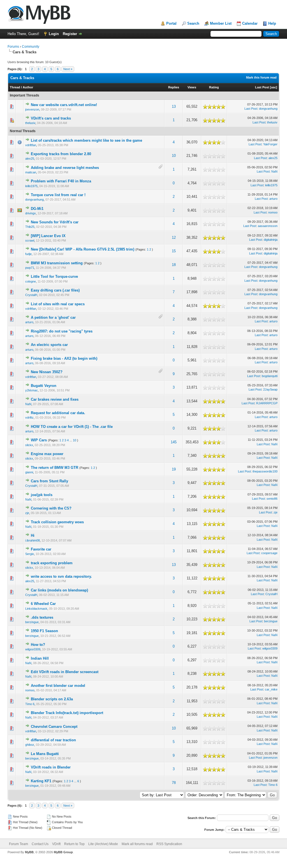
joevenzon (32, 109)
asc (273, 87)
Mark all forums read (137, 844)
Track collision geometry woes (57, 522)
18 (174, 265)
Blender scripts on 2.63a (52, 699)
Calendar (250, 23)
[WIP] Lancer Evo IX (48, 236)
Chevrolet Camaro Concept (54, 726)
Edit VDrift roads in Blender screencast (64, 672)
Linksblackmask (36, 608)
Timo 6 (29, 704)
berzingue (32, 622)
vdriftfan (30, 145)
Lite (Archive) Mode (103, 844)
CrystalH (31, 295)
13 (174, 106)
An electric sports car (49, 345)
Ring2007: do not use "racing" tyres (61, 331)
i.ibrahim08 (32, 540)
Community (30, 47)
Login (54, 34)
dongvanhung (268, 108)
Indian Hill (40, 658)
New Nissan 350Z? (47, 372)
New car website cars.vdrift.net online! (64, 105)
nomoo (272, 212)
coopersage (269, 553)
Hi (32, 535)
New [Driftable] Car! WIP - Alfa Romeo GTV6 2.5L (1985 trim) (82, 249)
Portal (171, 23)
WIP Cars (39, 440)
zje (27, 513)
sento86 (272, 498)
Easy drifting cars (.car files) (55, 290)
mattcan (30, 172)
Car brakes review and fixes (54, 399)
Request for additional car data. (58, 413)
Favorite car (41, 549)
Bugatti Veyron (43, 386)
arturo (273, 198)
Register (70, 34)
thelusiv (30, 123)
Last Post (262, 87)
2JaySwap (270, 389)
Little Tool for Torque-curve (54, 276)
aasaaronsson (267, 226)
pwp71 (29, 267)
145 (174, 442)
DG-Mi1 (37, 209)
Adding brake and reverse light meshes (65, 168)
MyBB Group (63, 852)
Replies (173, 87)
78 (174, 783)
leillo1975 (31, 186)
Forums (13, 47)
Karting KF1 (41, 781)
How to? (38, 645)
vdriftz (29, 417)
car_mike (271, 689)
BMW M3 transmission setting (57, 263)
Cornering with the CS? (51, 508)
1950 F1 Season (44, 631)
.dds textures (42, 617)
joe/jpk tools (41, 495)
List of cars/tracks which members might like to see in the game (86, 140)
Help (272, 23)
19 (174, 469)
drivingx (30, 213)
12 (174, 237)
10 (174, 155)
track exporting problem (52, 563)
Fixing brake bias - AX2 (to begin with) (64, 358)
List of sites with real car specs (58, 304)
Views (192, 87)
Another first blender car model (58, 685)
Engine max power (47, 454)
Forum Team (18, 844)
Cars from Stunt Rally (49, 481)
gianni (29, 472)
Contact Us (40, 844)
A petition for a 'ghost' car (53, 317)
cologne (30, 281)
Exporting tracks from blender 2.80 (61, 154)
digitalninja (270, 239)
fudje (28, 254)
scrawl (29, 240)
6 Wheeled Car (43, 604)
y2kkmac (31, 390)
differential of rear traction (53, 740)
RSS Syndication (169, 844)
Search (193, 23)
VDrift (56, 844)
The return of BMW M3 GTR (54, 467)
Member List (221, 23)
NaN (274, 171)
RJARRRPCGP (266, 403)
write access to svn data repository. (61, 576)
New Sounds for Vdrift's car (54, 222)
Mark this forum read (261, 77)
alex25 (29, 158)
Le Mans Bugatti (45, 754)
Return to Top (74, 844)
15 (174, 251)
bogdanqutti (269, 376)
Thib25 (29, 226)
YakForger (270, 144)
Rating (214, 87)
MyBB (29, 852)
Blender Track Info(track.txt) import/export (67, 713)
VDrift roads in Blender (51, 767)
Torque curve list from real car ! (58, 195)
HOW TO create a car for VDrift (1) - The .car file (72, 427)
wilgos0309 (32, 649)
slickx (29, 445)
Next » (67, 69)
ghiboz (29, 744)
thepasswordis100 (265, 471)
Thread (15, 87)
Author (28, 87)
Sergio (29, 554)
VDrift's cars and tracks (51, 118)
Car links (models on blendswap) (59, 590)
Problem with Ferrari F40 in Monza (61, 181)
